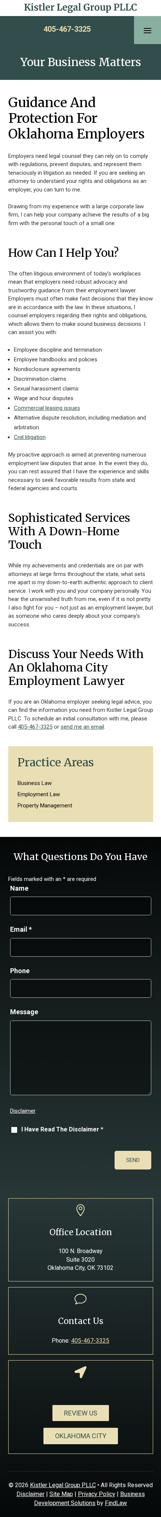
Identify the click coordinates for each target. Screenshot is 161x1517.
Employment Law (39, 794)
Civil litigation (30, 437)
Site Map (61, 1494)
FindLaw (116, 1503)
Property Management (45, 805)
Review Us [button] (80, 1413)
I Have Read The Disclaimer (62, 1129)
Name (19, 888)
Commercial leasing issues (47, 408)
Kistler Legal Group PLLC (63, 1485)
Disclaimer (23, 1111)
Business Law (35, 783)
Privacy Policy (96, 1494)
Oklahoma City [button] (80, 1436)
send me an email (82, 726)
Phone (20, 971)
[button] (148, 30)
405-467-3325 (67, 29)
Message (24, 1012)
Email (21, 929)
